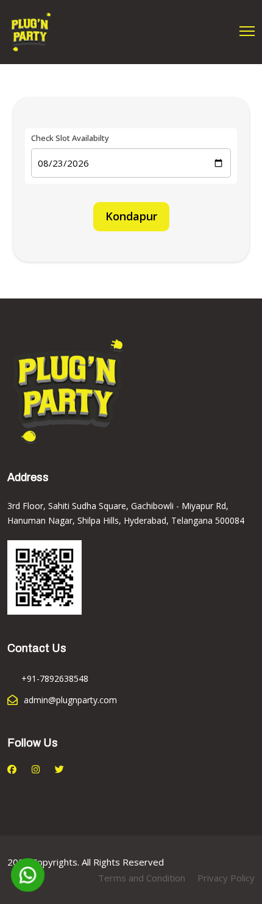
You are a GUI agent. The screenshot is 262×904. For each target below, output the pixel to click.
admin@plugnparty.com (70, 700)
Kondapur (131, 216)
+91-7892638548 (54, 678)
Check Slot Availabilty (70, 138)
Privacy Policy (226, 878)
